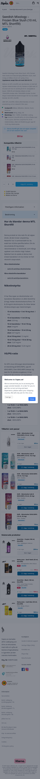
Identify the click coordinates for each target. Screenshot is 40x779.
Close (32, 399)
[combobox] (8, 397)
